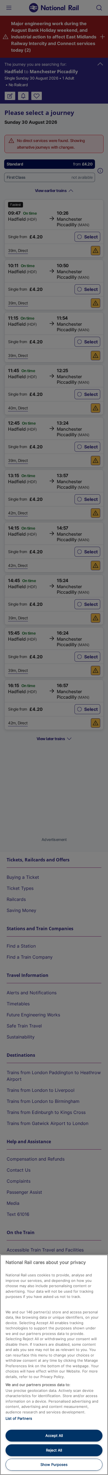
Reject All (54, 1450)
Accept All (54, 1435)
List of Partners (19, 1418)
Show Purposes (54, 1464)
